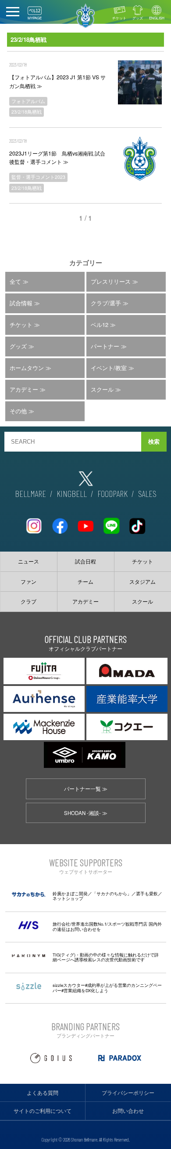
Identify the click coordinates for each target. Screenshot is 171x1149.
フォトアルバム (28, 101)
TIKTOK (137, 522)
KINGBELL (72, 493)
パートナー (105, 346)
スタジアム (142, 581)
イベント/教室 (109, 367)
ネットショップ (68, 898)
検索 (154, 441)
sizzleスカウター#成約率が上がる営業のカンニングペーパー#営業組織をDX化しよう (107, 987)
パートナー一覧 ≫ (85, 788)
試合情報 (21, 303)
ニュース (28, 561)
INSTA (34, 522)
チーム (85, 581)
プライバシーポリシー (128, 1092)
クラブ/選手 (106, 303)
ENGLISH (156, 17)
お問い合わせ (128, 1110)
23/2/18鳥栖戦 (26, 111)
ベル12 (99, 324)
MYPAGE (35, 17)
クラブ (28, 601)
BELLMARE (30, 493)
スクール (102, 389)
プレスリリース (111, 281)
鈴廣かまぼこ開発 (70, 893)
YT (85, 522)
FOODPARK (112, 493)
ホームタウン (27, 367)
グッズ (137, 17)
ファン (28, 581)
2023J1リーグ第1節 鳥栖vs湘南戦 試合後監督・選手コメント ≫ (57, 157)
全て (15, 281)
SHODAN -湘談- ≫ (85, 812)
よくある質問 (42, 1092)
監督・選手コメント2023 (38, 177)
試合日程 (85, 561)
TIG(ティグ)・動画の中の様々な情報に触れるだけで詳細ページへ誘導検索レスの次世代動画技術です (106, 957)
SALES (147, 493)
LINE (111, 522)
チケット (119, 17)
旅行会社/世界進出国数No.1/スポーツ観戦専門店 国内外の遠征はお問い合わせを (107, 926)
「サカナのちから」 (112, 893)
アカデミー (24, 389)
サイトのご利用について (42, 1110)
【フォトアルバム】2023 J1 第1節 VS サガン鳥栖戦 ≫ (57, 81)
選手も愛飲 (147, 893)
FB (59, 522)
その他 (18, 411)
